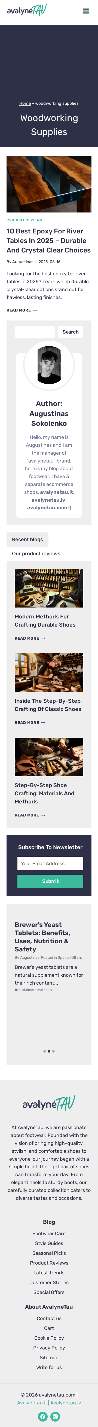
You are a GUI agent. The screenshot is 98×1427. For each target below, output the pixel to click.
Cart (49, 1328)
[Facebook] (43, 1417)
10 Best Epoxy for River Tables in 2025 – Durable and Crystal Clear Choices (49, 240)
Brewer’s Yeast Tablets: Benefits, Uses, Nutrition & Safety (43, 937)
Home (25, 103)
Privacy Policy (49, 1348)
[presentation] (49, 184)
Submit (50, 881)
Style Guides (49, 1243)
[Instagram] (55, 1417)
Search (70, 332)
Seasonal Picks (49, 1253)
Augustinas (22, 262)
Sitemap (49, 1358)
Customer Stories (49, 1283)
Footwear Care (49, 1234)
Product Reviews (24, 220)
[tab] (27, 539)
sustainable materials (35, 990)
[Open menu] (85, 11)
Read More (22, 310)
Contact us (49, 1318)
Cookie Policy (49, 1338)
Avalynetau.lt (32, 1403)
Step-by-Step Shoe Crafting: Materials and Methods (44, 793)
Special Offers (70, 957)
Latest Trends (49, 1273)
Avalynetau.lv (65, 1403)
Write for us (49, 1367)
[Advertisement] (49, 55)
